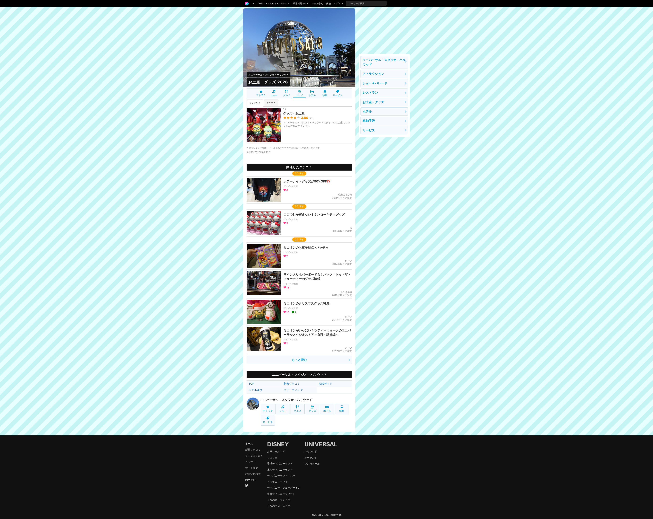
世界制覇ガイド (300, 3)
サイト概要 (251, 467)
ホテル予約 (317, 3)
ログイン (338, 3)
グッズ (299, 95)
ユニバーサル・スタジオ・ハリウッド (271, 3)
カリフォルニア (276, 451)
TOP (251, 383)
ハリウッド (310, 451)
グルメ (286, 95)
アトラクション (373, 73)
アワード (250, 461)
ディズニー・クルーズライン (283, 487)
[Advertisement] (384, 29)
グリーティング (293, 390)
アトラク (261, 95)
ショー (273, 95)
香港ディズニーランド (280, 463)
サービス (337, 95)
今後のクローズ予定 (278, 505)
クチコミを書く (254, 455)
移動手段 (369, 120)
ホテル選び (255, 390)
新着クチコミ (292, 383)
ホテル (312, 95)
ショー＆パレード (375, 83)
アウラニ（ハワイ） (278, 481)
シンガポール (312, 463)
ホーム (249, 443)
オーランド (310, 457)
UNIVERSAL (320, 444)
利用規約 (250, 479)
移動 (324, 95)
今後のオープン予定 (278, 500)
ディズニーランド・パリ (281, 475)
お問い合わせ (253, 473)
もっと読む (299, 360)
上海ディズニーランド (280, 469)
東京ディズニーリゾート (281, 493)
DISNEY (278, 444)
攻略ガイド (325, 383)
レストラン (370, 92)
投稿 (328, 3)
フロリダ (272, 457)
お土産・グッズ (373, 102)
